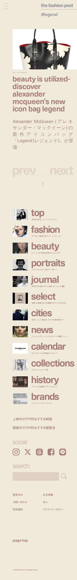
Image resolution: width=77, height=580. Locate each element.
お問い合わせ (20, 502)
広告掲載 (48, 495)
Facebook (51, 452)
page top (20, 540)
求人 (45, 502)
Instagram (16, 452)
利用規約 (18, 509)
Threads (39, 452)
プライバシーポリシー (54, 509)
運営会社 (18, 495)
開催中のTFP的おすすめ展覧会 (34, 427)
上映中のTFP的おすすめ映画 (32, 419)
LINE (62, 452)
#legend (49, 14)
